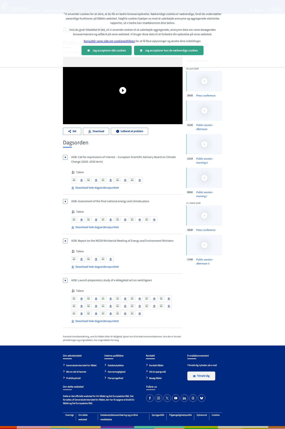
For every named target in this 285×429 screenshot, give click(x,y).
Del (74, 131)
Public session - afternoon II (205, 261)
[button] (75, 180)
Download (98, 131)
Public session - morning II (205, 161)
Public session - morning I (205, 194)
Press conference (205, 95)
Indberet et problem (132, 131)
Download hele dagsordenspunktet (97, 188)
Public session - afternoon (205, 127)
